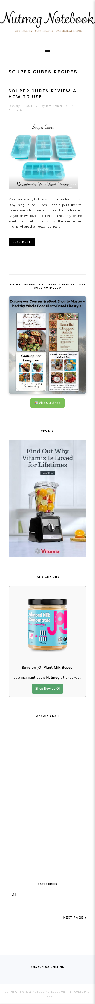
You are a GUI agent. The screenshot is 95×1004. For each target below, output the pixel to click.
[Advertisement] (47, 794)
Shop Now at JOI (47, 688)
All (14, 894)
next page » (74, 917)
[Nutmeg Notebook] (47, 33)
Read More (22, 242)
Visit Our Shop (49, 403)
